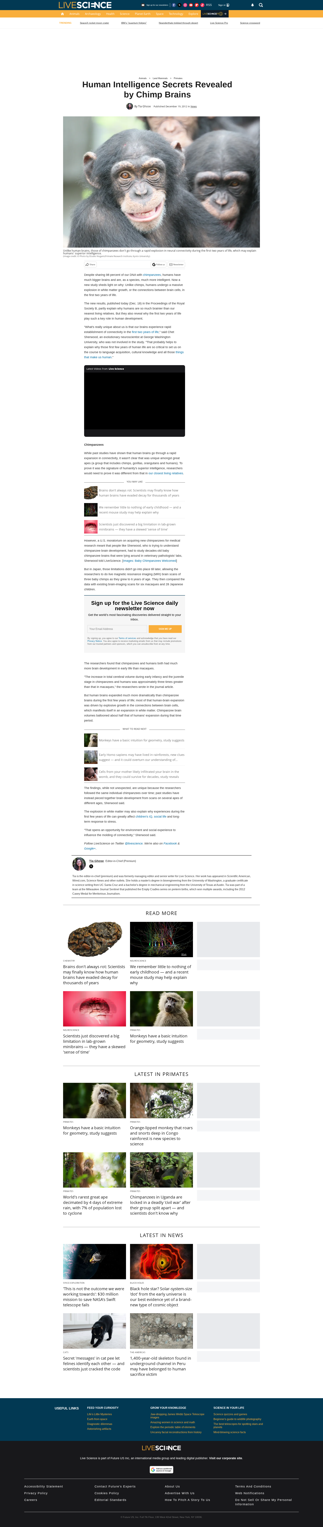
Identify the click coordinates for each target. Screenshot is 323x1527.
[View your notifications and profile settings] (252, 5)
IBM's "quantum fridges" (134, 23)
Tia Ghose (144, 106)
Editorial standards (111, 1500)
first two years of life (145, 332)
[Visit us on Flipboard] (197, 5)
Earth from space (97, 1419)
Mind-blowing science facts (229, 1432)
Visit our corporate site (225, 1458)
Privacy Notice (94, 641)
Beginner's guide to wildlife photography (237, 1419)
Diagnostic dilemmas (99, 1424)
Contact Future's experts (115, 1486)
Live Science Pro (219, 23)
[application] (134, 401)
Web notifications (249, 1493)
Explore (193, 14)
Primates (178, 78)
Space (160, 14)
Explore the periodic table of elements (172, 1427)
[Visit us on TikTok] (202, 5)
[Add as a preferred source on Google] (161, 1469)
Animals (74, 14)
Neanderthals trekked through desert (178, 23)
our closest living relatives (166, 473)
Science (125, 14)
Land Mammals (160, 78)
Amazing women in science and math (172, 1422)
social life (160, 816)
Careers (30, 1500)
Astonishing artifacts (99, 1428)
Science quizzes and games (230, 1414)
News (194, 106)
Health (110, 14)
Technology (176, 14)
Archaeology (93, 14)
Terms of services (128, 638)
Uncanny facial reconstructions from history (176, 1432)
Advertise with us (180, 1493)
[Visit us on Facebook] (174, 5)
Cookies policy (107, 1493)
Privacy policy (36, 1493)
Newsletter (178, 264)
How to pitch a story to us (187, 1500)
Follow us (160, 264)
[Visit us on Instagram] (185, 5)
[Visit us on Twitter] (179, 5)
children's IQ (144, 816)
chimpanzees (152, 275)
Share (92, 264)
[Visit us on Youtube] (191, 5)
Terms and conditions (253, 1486)
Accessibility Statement (43, 1486)
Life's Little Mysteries (99, 1414)
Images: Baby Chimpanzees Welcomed (149, 560)
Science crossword (250, 23)
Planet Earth (143, 14)
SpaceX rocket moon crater (94, 23)
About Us (172, 1486)
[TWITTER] (92, 866)
